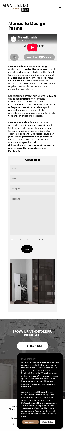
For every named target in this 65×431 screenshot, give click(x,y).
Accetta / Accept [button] (30, 422)
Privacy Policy (16, 418)
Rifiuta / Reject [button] (47, 422)
